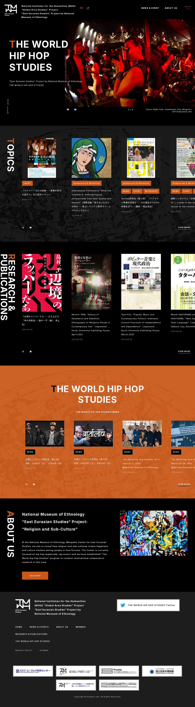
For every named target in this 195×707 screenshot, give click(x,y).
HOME (18, 627)
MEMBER (81, 627)
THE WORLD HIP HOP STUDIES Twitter (151, 605)
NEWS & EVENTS (39, 627)
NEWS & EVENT (150, 8)
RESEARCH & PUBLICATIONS (31, 634)
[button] (68, 109)
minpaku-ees (93, 697)
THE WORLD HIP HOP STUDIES (32, 641)
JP (88, 8)
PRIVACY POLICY (23, 650)
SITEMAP (44, 650)
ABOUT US (171, 8)
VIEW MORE (184, 227)
